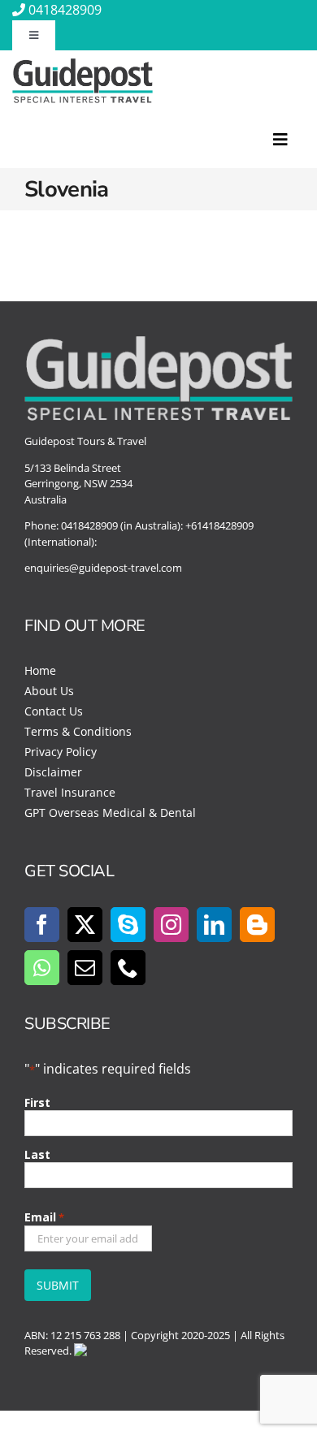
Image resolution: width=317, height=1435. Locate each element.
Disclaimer (53, 772)
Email (44, 1217)
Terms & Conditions (78, 731)
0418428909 (65, 10)
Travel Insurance (69, 792)
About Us (49, 690)
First (37, 1102)
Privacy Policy (60, 751)
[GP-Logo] (82, 65)
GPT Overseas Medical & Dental (110, 812)
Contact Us (53, 711)
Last (37, 1154)
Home (40, 670)
